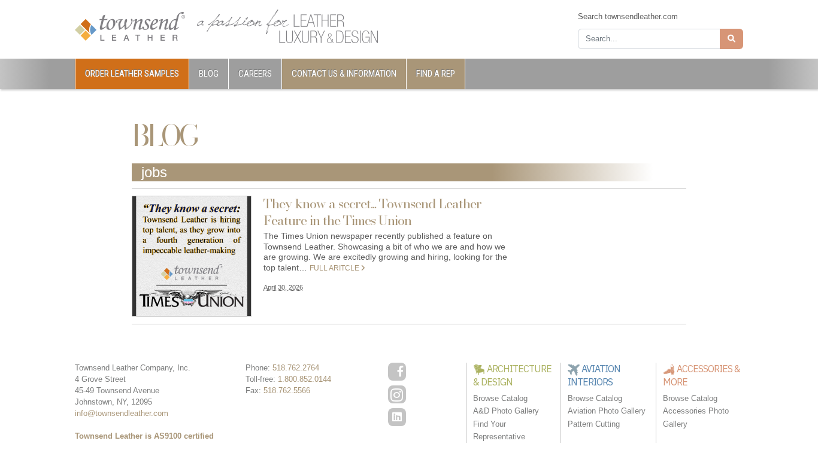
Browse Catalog (500, 398)
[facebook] (397, 372)
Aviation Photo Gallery (607, 410)
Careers (255, 73)
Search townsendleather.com (628, 16)
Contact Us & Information (344, 73)
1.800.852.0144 (304, 379)
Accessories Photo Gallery (696, 417)
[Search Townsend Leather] (731, 39)
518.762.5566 (286, 390)
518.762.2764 (295, 367)
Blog (209, 73)
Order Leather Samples (132, 73)
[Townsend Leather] (130, 25)
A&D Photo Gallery (506, 410)
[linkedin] (397, 417)
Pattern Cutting (594, 424)
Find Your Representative (499, 430)
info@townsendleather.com (121, 413)
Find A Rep (435, 73)
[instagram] (397, 394)
